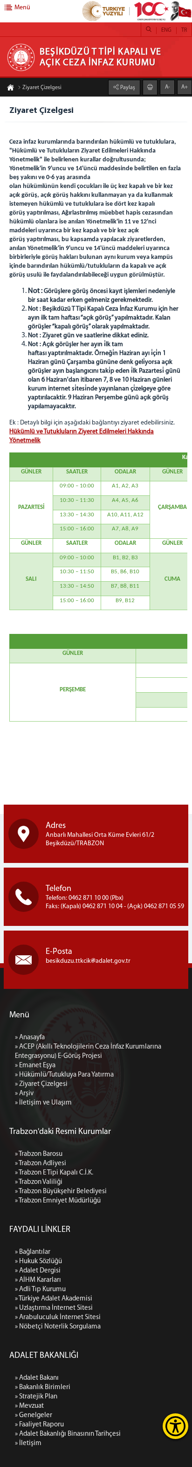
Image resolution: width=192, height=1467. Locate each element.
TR (184, 30)
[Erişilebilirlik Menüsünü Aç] (175, 1426)
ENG (166, 30)
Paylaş (127, 87)
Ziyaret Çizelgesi (42, 87)
